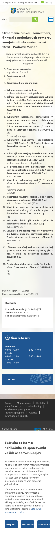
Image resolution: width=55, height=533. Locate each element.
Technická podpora (14, 412)
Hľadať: (5, 19)
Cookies (33, 412)
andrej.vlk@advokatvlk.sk (26, 315)
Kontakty (48, 2)
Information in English (16, 415)
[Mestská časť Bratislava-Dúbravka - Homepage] (27, 11)
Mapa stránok (24, 403)
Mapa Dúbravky (13, 406)
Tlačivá (10, 379)
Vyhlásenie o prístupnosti (18, 409)
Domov (8, 403)
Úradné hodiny (33, 406)
